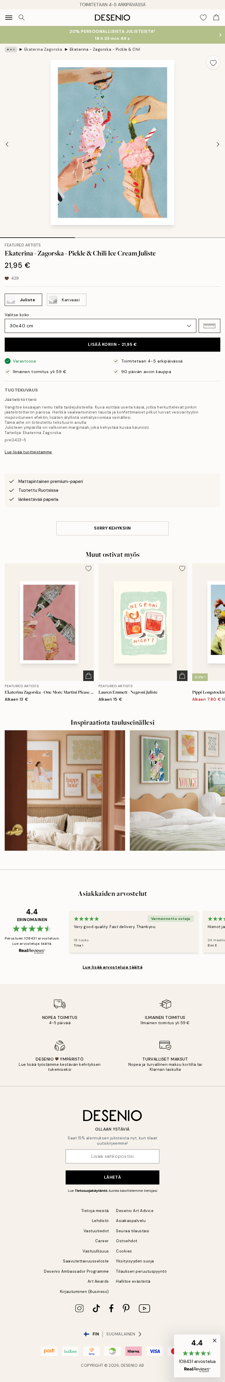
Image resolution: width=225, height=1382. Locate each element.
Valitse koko (17, 314)
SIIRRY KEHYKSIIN (112, 528)
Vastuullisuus (96, 1251)
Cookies (124, 1251)
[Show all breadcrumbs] (11, 49)
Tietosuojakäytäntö (91, 1190)
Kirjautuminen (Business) (84, 1291)
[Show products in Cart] (216, 18)
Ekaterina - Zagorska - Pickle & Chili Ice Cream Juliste (105, 49)
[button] (209, 326)
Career (102, 1240)
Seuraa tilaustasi (132, 1230)
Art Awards (98, 1281)
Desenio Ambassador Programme (76, 1271)
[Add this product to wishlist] (213, 62)
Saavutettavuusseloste (86, 1261)
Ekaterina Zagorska (43, 49)
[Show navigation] (8, 18)
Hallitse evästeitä (133, 1281)
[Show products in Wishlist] (203, 18)
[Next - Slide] (218, 144)
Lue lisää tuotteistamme (28, 452)
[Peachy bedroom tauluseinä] (65, 790)
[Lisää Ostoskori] (88, 675)
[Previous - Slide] (7, 144)
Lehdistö (100, 1220)
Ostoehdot (126, 1240)
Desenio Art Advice (135, 1210)
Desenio (129, 1365)
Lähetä (112, 1177)
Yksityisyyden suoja (135, 1261)
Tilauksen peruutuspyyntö (141, 1271)
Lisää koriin (112, 344)
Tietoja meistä (95, 1210)
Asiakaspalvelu (131, 1220)
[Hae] (21, 18)
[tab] (37, 235)
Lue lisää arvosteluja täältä (113, 967)
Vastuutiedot (96, 1230)
